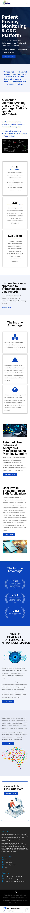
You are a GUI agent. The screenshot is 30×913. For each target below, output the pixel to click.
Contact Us (8, 862)
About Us (8, 860)
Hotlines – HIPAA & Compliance (15, 881)
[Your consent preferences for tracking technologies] (27, 910)
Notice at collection (8, 911)
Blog (6, 867)
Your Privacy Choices (13, 908)
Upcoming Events (10, 865)
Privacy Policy (7, 895)
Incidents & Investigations (13, 879)
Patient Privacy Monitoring (13, 876)
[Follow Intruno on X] (16, 892)
